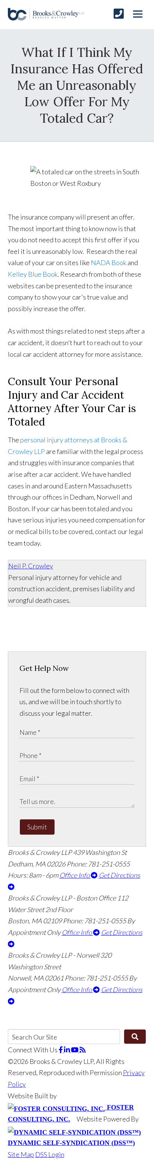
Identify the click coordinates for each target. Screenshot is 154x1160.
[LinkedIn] (67, 1050)
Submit (37, 827)
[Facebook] (61, 1050)
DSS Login (49, 1154)
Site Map (21, 1154)
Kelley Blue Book (33, 274)
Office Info (75, 875)
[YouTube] (75, 1050)
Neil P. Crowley (30, 566)
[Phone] (119, 13)
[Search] (135, 1036)
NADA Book (108, 262)
